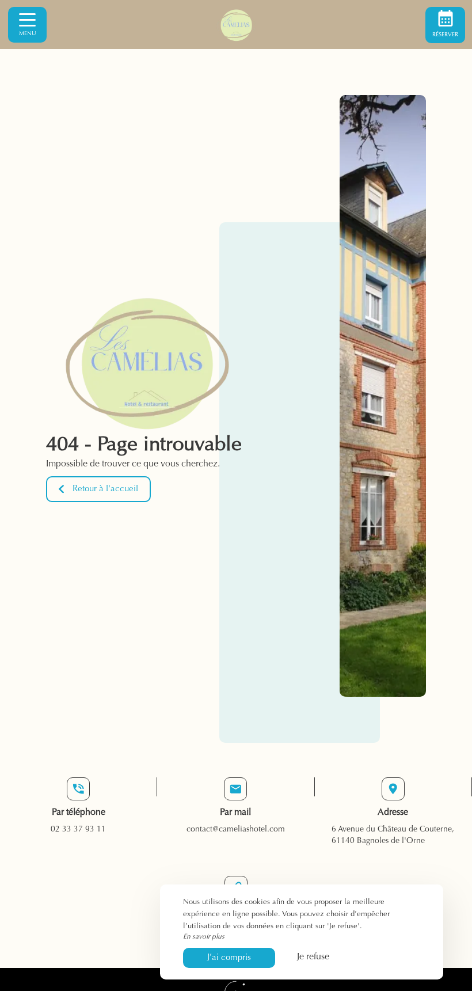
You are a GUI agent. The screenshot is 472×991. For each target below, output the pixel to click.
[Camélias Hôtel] (236, 24)
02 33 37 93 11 (78, 830)
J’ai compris (229, 958)
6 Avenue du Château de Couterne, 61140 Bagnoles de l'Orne (393, 835)
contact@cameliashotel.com (235, 830)
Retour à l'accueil (105, 489)
